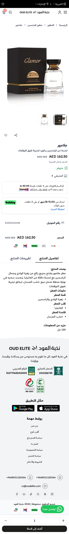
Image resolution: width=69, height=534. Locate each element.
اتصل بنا (34, 444)
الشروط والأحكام (34, 462)
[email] (3, 4)
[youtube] (24, 494)
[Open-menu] (65, 12)
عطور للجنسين (34, 25)
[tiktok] (31, 494)
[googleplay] (23, 408)
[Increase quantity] (63, 520)
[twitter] (45, 494)
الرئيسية (63, 25)
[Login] (60, 12)
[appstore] (48, 408)
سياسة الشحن (34, 456)
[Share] (15, 135)
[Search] (10, 12)
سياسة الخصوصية (34, 450)
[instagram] (52, 494)
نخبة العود (19, 503)
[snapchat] (38, 494)
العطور (50, 25)
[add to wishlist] (5, 135)
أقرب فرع (34, 432)
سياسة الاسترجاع (34, 438)
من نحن (34, 426)
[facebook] (17, 494)
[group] (34, 71)
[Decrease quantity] (5, 520)
